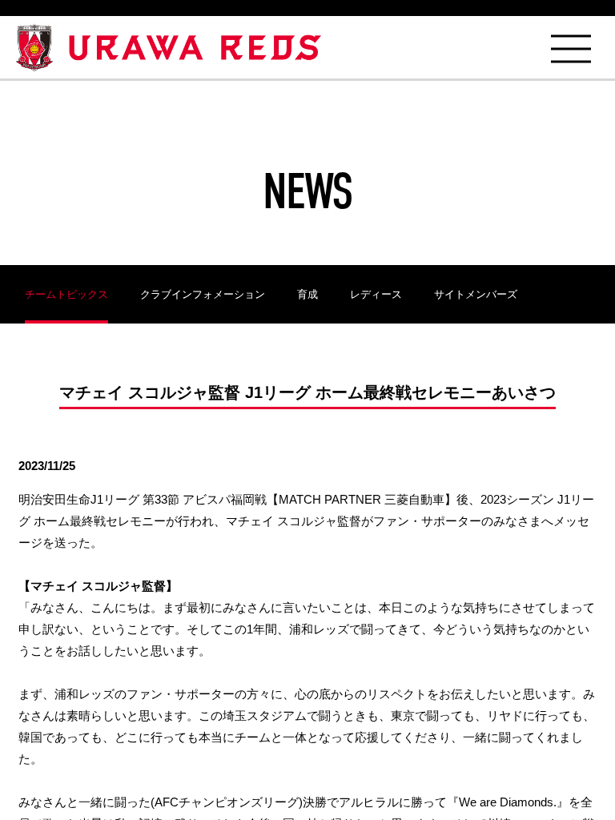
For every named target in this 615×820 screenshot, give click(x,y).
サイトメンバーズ (475, 294)
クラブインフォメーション (202, 294)
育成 (307, 294)
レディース (376, 294)
